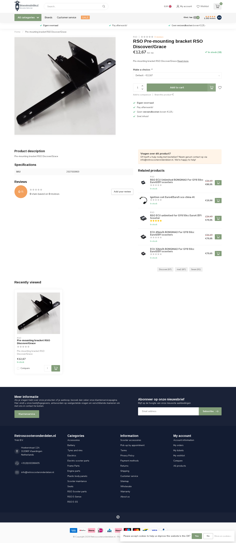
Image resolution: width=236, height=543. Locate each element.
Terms (123, 450)
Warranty (125, 491)
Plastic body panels (77, 476)
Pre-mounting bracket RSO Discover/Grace (45, 32)
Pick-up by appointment (132, 445)
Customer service (66, 17)
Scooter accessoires (130, 440)
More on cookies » (222, 536)
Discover (165, 269)
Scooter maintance (77, 481)
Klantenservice (27, 414)
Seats (70, 486)
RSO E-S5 (72, 501)
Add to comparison (142, 94)
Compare (25, 368)
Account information (183, 440)
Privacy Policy (127, 455)
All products (179, 465)
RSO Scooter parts (77, 491)
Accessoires (73, 440)
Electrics (71, 455)
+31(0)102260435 (30, 463)
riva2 (181, 269)
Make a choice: (142, 69)
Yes (197, 536)
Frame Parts (73, 465)
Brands (48, 17)
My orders (178, 445)
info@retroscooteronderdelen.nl (37, 472)
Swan (196, 269)
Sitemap (124, 481)
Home (17, 32)
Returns (124, 465)
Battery (71, 445)
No (208, 536)
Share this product (163, 94)
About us (125, 496)
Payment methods (129, 460)
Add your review (122, 191)
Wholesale (126, 486)
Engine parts (73, 471)
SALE (85, 17)
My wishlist (179, 455)
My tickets (178, 450)
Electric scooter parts (78, 460)
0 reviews (158, 36)
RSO (135, 37)
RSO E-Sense (74, 496)
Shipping (124, 471)
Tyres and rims (75, 450)
